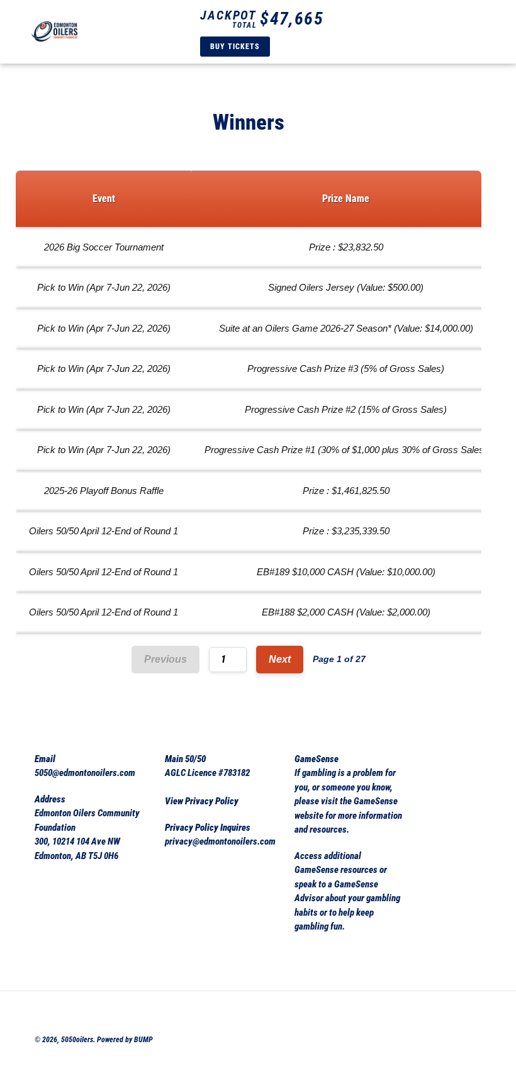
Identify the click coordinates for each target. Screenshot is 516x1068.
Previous (165, 659)
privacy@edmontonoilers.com (220, 841)
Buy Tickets (235, 46)
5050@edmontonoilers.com (85, 773)
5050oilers (77, 1039)
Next (280, 659)
